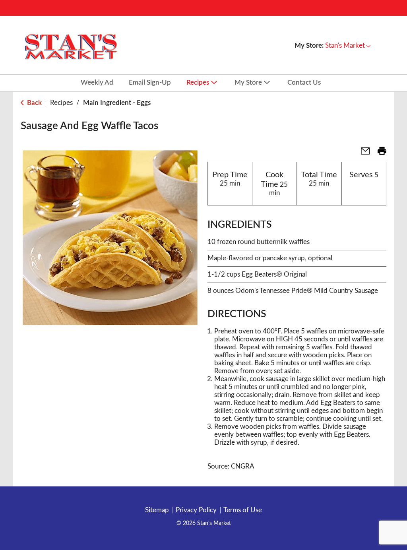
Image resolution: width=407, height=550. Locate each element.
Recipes (61, 102)
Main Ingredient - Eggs (117, 102)
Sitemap (157, 510)
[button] (347, 45)
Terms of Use (242, 510)
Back (33, 102)
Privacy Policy (196, 510)
